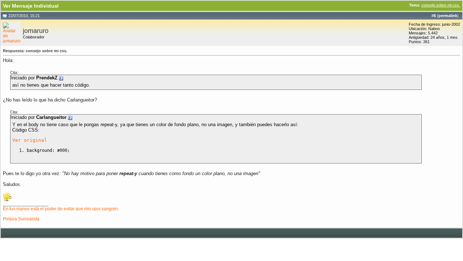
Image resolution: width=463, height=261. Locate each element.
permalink (447, 15)
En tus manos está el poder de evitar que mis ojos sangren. (61, 208)
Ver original (29, 140)
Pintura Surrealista (21, 218)
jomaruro (35, 30)
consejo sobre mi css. (440, 5)
